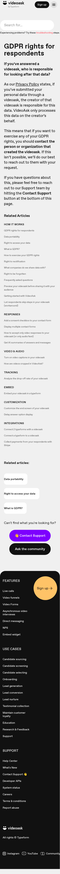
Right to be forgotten (15, 273)
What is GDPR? (12, 249)
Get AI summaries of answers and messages (27, 342)
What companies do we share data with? (25, 267)
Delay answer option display (18, 414)
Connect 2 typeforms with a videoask (23, 429)
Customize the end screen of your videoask (26, 408)
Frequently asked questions (18, 279)
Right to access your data (17, 242)
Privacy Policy (27, 84)
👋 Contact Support (30, 535)
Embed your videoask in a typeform (22, 393)
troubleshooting (44, 32)
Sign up (42, 4)
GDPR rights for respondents (19, 230)
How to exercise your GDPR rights (21, 255)
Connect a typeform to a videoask (21, 435)
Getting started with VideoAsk (19, 295)
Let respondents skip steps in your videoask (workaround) (27, 304)
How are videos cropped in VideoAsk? (23, 363)
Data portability (12, 236)
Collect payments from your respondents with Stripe (28, 443)
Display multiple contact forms (20, 326)
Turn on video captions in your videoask (24, 357)
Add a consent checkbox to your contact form (27, 320)
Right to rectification (14, 261)
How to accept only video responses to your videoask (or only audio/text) (26, 334)
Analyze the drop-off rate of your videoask (26, 378)
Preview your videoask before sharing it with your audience (29, 288)
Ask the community (30, 549)
